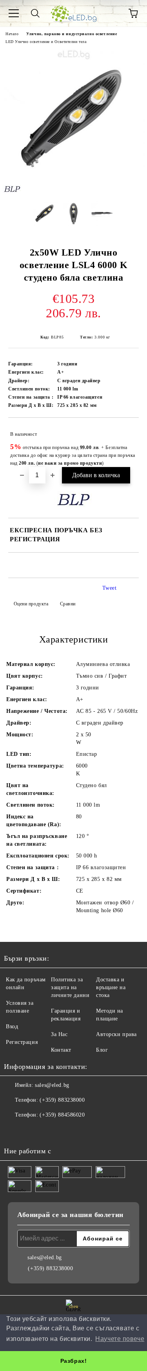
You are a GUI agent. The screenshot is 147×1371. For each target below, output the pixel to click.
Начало (11, 34)
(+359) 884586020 (62, 1115)
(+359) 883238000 (62, 1100)
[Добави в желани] (127, 430)
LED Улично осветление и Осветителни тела (45, 41)
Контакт (61, 1050)
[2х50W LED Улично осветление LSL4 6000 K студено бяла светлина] (73, 189)
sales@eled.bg (52, 1085)
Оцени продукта (31, 604)
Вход (12, 1026)
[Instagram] (31, 1130)
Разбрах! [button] (73, 1361)
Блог (102, 1050)
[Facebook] (14, 1130)
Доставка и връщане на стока (111, 987)
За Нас (59, 1034)
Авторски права (116, 1034)
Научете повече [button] (119, 1338)
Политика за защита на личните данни (70, 987)
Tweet (109, 588)
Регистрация (22, 1042)
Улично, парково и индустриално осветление (71, 34)
